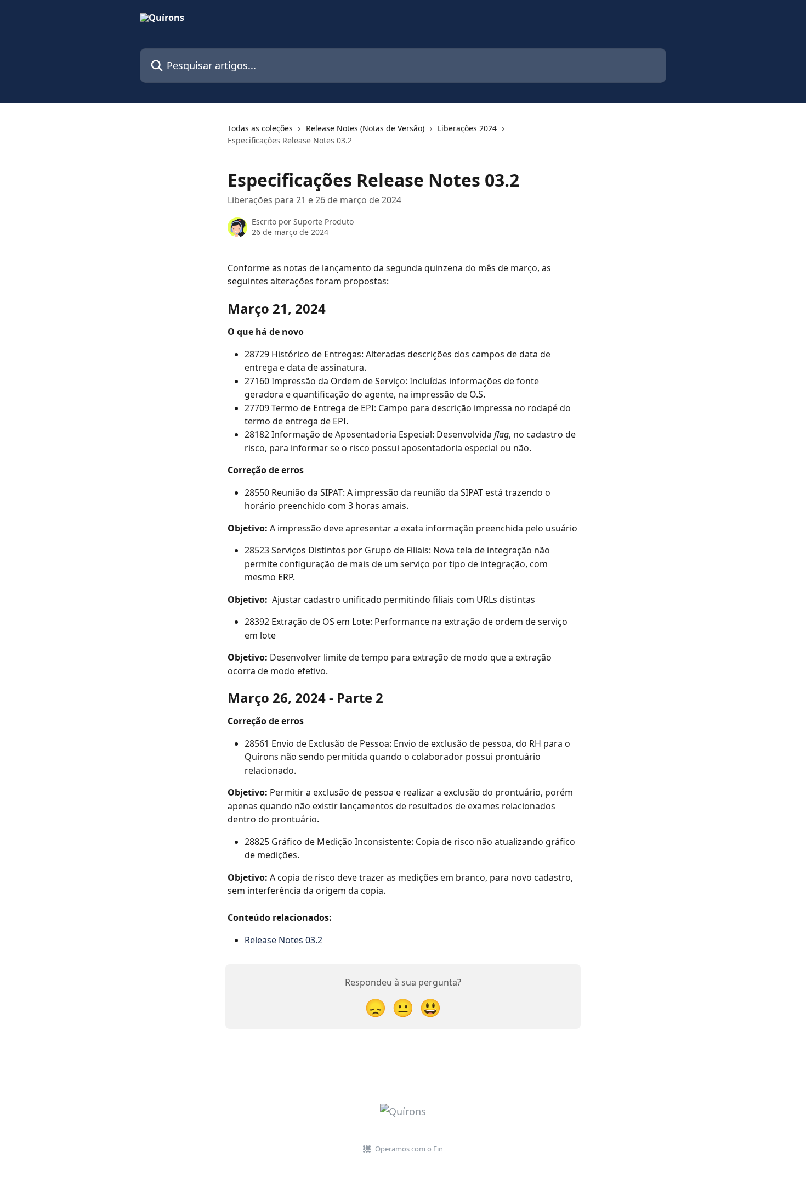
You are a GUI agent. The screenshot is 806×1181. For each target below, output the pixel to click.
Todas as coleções (260, 128)
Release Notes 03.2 (283, 940)
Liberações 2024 (467, 128)
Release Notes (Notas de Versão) (365, 128)
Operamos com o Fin (409, 1149)
